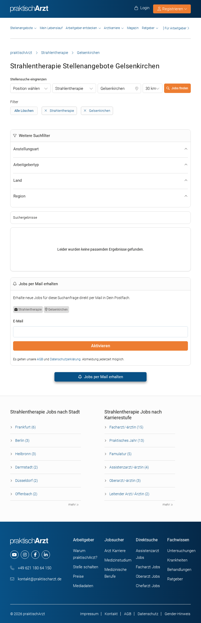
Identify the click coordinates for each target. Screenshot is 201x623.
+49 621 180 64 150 (34, 568)
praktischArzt (21, 53)
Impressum (89, 614)
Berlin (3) (22, 440)
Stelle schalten (85, 567)
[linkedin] (46, 554)
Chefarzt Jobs (148, 585)
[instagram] (25, 554)
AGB (40, 359)
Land (17, 180)
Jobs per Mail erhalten (103, 376)
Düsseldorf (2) (26, 480)
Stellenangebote (21, 28)
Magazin (133, 28)
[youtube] (14, 554)
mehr (72, 504)
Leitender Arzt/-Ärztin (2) (129, 494)
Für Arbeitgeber (175, 28)
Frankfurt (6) (25, 427)
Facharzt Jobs (148, 567)
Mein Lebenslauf (51, 28)
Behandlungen (179, 569)
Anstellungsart (26, 149)
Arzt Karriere (115, 550)
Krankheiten (177, 560)
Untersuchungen (181, 550)
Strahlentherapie (54, 53)
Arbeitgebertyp (26, 164)
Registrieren (172, 9)
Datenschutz (148, 614)
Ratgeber (148, 28)
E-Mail (18, 321)
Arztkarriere (112, 28)
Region (19, 196)
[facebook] (35, 554)
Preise (78, 576)
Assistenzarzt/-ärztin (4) (129, 467)
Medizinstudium (117, 560)
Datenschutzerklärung (65, 359)
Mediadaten (83, 585)
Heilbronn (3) (25, 454)
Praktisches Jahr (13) (126, 440)
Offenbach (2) (26, 494)
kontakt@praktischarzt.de (39, 579)
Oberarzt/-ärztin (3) (125, 480)
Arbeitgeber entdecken (81, 28)
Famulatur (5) (120, 454)
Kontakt (111, 614)
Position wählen (26, 88)
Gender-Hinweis (177, 614)
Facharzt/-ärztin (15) (126, 427)
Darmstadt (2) (26, 467)
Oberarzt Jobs (148, 576)
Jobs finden (179, 88)
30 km (151, 88)
